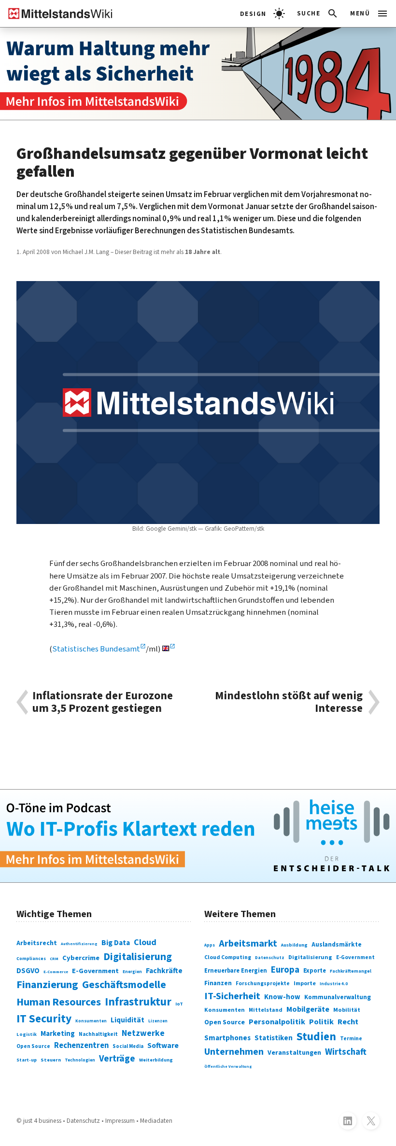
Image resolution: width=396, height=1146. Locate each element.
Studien (316, 1037)
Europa (285, 969)
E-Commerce (55, 972)
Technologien (80, 1060)
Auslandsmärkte (336, 944)
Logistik (26, 1034)
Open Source (33, 1046)
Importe (305, 983)
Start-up (26, 1060)
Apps (209, 945)
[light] (262, 13)
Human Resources (58, 1002)
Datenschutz (269, 958)
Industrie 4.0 (334, 984)
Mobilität (346, 1009)
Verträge (117, 1058)
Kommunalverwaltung (337, 997)
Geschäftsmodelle (124, 984)
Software (163, 1045)
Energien (132, 972)
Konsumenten (91, 1021)
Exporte (314, 970)
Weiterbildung (156, 1060)
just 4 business (42, 1120)
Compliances (31, 958)
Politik (321, 1022)
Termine (351, 1038)
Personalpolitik (277, 1022)
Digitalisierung (137, 956)
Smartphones (227, 1038)
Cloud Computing (227, 957)
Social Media (128, 1046)
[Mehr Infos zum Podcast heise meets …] (198, 836)
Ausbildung (294, 945)
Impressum (120, 1120)
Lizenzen (158, 1021)
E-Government (95, 971)
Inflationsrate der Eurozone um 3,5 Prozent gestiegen (102, 702)
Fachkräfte (164, 970)
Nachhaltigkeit (98, 1034)
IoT (179, 1003)
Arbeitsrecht (36, 943)
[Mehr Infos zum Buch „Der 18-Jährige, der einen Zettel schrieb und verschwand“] (198, 74)
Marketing (58, 1034)
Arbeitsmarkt (248, 943)
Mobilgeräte (307, 1009)
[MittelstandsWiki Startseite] (56, 13)
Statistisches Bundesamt (96, 649)
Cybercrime (80, 958)
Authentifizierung (79, 944)
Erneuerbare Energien (235, 970)
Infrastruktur (138, 1002)
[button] (318, 13)
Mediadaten (156, 1120)
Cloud (145, 942)
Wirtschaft (346, 1052)
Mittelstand (266, 1010)
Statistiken (274, 1038)
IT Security (43, 1019)
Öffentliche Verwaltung (228, 1066)
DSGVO (28, 971)
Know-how (282, 997)
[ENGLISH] (168, 649)
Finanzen (218, 983)
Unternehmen (234, 1052)
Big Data (115, 942)
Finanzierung (47, 984)
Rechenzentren (81, 1045)
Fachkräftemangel (350, 971)
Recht (348, 1022)
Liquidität (127, 1020)
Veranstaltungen (294, 1053)
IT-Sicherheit (232, 996)
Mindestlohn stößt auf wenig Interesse (289, 702)
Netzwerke (143, 1033)
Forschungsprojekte (263, 983)
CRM (54, 959)
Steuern (51, 1059)
